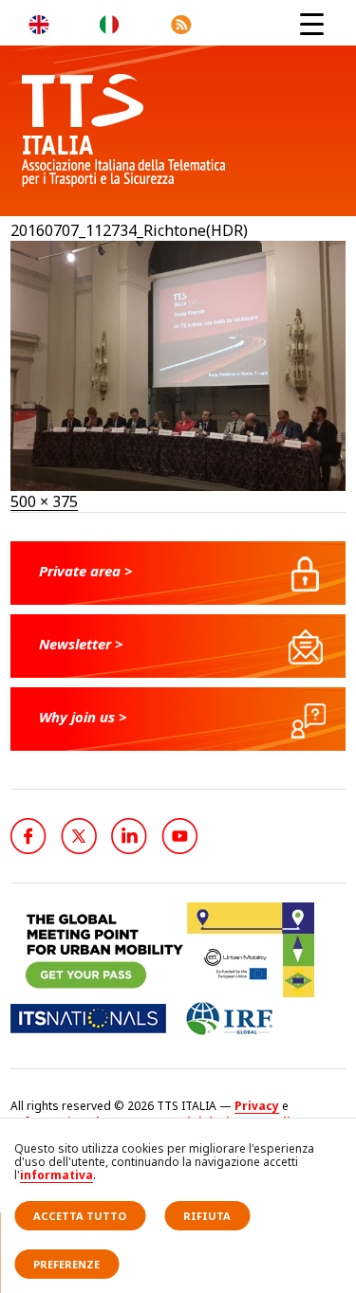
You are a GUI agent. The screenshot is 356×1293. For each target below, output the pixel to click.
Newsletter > (81, 643)
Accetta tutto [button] (79, 1216)
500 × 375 (44, 501)
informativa (56, 1175)
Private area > (86, 570)
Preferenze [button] (66, 1264)
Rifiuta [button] (207, 1216)
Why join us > (83, 716)
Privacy (256, 1106)
